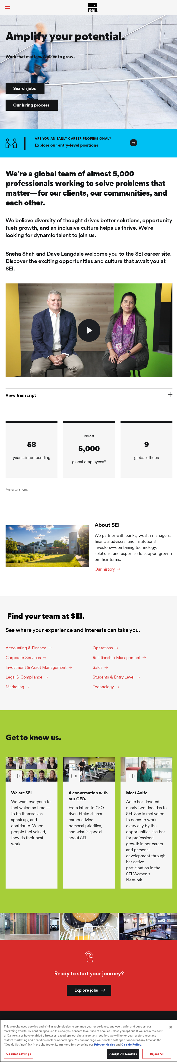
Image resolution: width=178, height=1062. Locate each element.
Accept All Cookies (123, 1054)
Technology (103, 686)
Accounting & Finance (26, 647)
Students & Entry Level (113, 677)
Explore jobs (86, 990)
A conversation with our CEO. (88, 795)
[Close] (170, 1027)
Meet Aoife (136, 792)
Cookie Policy (131, 1044)
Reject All (157, 1054)
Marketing (15, 686)
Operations (103, 647)
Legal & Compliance (24, 677)
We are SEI (21, 792)
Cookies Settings (18, 1054)
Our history (105, 569)
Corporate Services (23, 657)
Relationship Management (116, 657)
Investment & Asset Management (36, 667)
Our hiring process (31, 105)
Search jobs (24, 88)
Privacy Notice (104, 1044)
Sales (97, 667)
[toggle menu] (7, 7)
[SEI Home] (93, 7)
